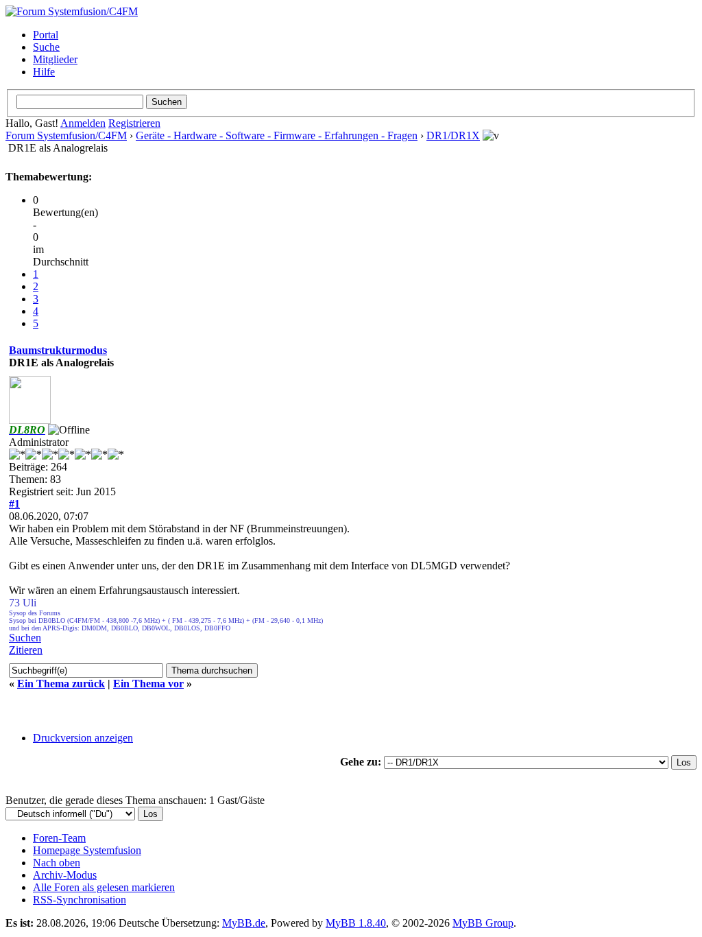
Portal (45, 34)
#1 (14, 504)
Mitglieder (55, 59)
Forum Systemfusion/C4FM (66, 135)
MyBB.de (243, 923)
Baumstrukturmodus (58, 350)
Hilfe (44, 72)
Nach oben (56, 862)
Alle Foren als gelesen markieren (104, 887)
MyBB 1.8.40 (356, 923)
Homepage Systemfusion (87, 850)
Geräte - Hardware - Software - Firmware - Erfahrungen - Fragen (276, 135)
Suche (46, 47)
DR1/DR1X (453, 135)
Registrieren (134, 123)
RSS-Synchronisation (79, 899)
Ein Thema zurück (61, 683)
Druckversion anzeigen (83, 738)
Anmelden (83, 123)
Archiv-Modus (65, 875)
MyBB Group (482, 923)
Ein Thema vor (148, 683)
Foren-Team (59, 838)
